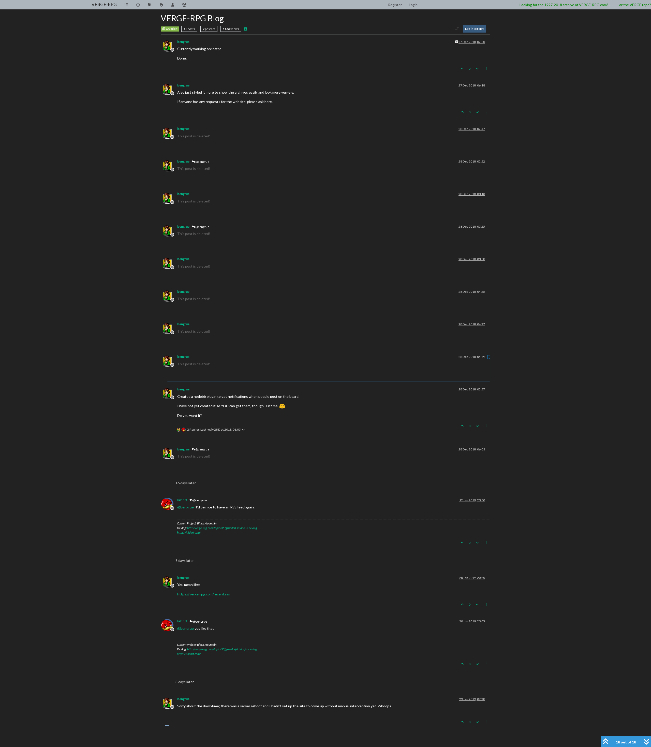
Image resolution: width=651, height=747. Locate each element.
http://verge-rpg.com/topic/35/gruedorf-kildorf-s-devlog (222, 528)
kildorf (182, 500)
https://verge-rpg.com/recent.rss (203, 594)
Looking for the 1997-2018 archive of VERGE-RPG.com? (564, 5)
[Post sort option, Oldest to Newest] (457, 28)
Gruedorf (171, 28)
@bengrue (202, 162)
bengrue (183, 42)
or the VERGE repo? (635, 5)
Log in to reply (474, 29)
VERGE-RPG (104, 4)
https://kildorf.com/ (189, 532)
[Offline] (169, 45)
